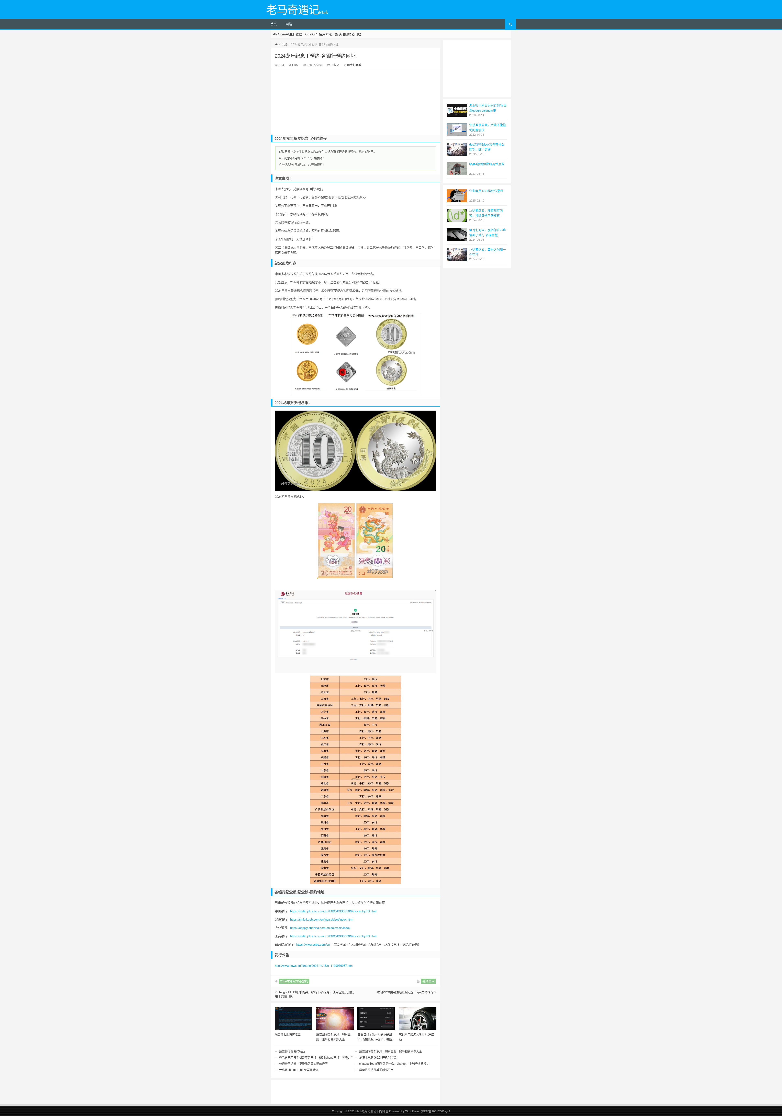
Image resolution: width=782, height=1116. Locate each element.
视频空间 (428, 981)
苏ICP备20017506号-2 (435, 1111)
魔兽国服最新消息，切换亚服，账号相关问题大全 (390, 1051)
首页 (273, 24)
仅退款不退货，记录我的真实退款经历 (303, 1063)
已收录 (335, 65)
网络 (289, 24)
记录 (284, 44)
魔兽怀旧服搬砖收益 (292, 1051)
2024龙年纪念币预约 (294, 981)
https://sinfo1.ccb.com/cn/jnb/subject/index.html (321, 919)
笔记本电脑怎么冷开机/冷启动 (378, 1057)
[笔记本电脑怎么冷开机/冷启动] (417, 1018)
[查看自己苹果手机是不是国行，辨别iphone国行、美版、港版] (376, 1018)
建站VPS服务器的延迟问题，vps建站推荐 (405, 992)
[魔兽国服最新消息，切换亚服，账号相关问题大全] (335, 1018)
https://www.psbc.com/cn (313, 944)
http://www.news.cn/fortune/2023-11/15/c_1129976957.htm (314, 965)
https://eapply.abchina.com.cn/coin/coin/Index (320, 927)
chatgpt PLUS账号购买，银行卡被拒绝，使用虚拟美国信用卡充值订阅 (314, 994)
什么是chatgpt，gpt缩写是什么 (299, 1070)
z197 (295, 65)
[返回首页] (276, 44)
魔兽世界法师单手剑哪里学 (376, 1070)
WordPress (412, 1111)
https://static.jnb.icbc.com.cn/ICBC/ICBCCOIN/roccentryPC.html (333, 911)
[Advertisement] (355, 99)
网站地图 (383, 1111)
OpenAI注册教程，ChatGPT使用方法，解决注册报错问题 (319, 34)
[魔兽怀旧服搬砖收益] (293, 1018)
